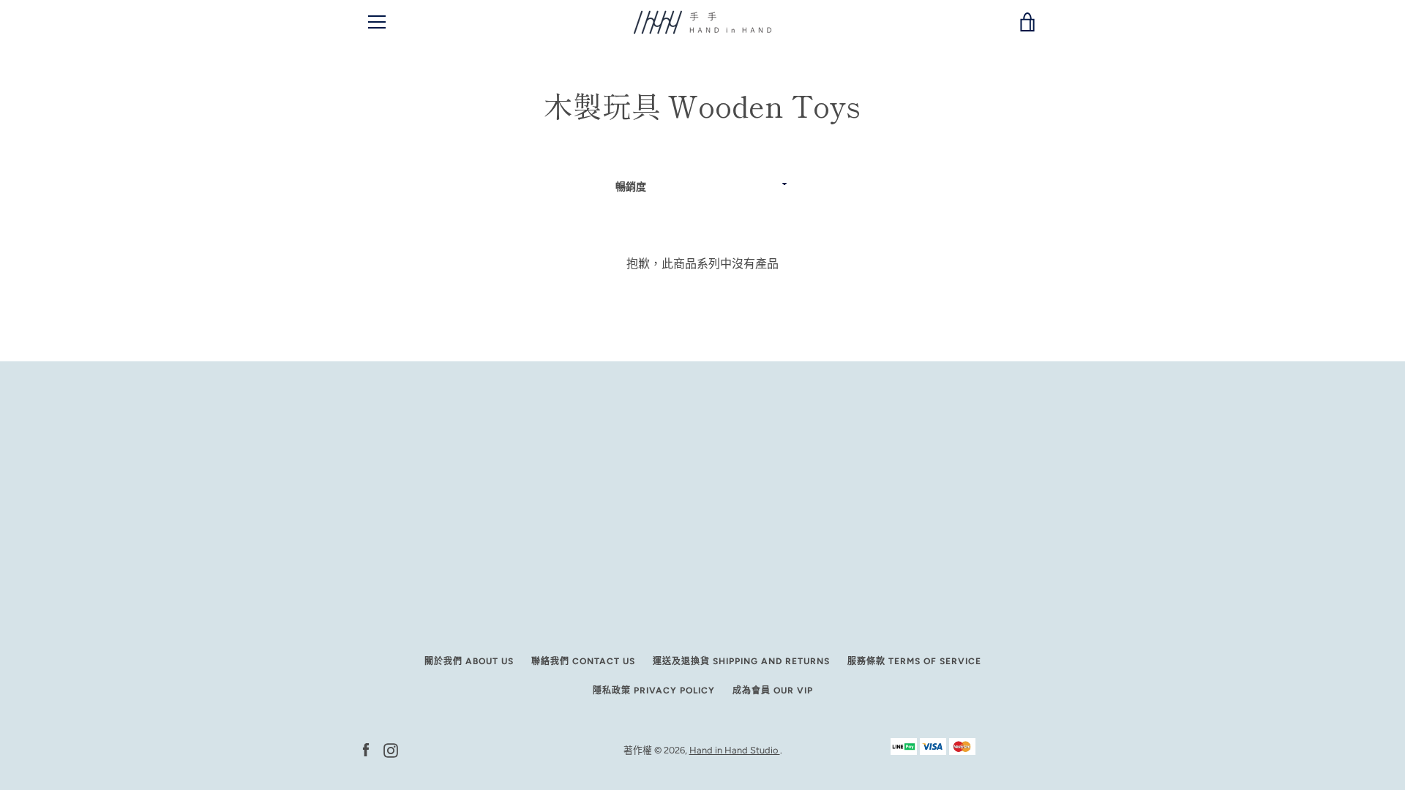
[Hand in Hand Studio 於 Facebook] (366, 749)
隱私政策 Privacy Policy (654, 690)
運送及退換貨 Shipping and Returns (741, 661)
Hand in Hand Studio (734, 750)
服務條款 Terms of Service (914, 661)
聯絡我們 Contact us (583, 661)
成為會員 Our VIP (773, 690)
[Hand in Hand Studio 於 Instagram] (390, 749)
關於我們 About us (469, 661)
